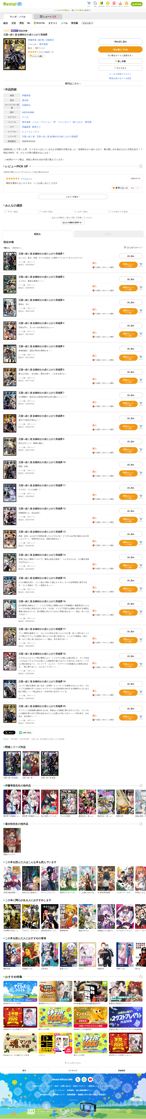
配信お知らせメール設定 (120, 78)
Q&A (56, 1086)
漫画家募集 (71, 1094)
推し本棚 (122, 61)
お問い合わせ (66, 1086)
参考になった (121, 187)
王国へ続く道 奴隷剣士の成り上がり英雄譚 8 (41, 415)
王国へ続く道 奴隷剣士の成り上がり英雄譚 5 (41, 346)
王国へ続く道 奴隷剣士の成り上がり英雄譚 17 (42, 629)
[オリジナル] (39, 23)
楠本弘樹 (6, 968)
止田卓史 (44, 968)
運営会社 (102, 1094)
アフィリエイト (59, 1090)
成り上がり (78, 121)
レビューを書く (37, 56)
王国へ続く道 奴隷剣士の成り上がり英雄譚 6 (41, 369)
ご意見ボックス (93, 1086)
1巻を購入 (120, 49)
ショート (49, 16)
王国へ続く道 (28, 136)
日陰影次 (49, 39)
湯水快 (41, 39)
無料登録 (138, 4)
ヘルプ (49, 1086)
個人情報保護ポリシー (84, 1090)
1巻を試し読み (120, 41)
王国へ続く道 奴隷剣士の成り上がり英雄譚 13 (42, 531)
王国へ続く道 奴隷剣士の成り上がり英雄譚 (57, 136)
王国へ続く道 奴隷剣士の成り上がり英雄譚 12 (42, 508)
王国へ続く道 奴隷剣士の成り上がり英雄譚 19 (42, 681)
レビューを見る (72, 196)
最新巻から (17, 247)
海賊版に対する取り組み (87, 1094)
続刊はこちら (72, 83)
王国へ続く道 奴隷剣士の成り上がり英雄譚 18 (42, 653)
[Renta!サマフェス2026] (19, 4)
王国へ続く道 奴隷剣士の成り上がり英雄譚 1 (41, 253)
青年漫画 (43, 43)
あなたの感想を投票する (72, 222)
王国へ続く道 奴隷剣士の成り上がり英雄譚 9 (41, 439)
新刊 (24, 1070)
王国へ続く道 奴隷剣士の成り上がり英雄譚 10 (42, 462)
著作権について (59, 1094)
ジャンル (87, 23)
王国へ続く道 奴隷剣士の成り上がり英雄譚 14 (42, 554)
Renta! (6, 739)
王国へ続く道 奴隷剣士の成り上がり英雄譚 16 (42, 601)
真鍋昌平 (101, 968)
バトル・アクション (41, 121)
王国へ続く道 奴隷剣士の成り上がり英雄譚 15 (42, 578)
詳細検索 (121, 1070)
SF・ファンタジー (62, 121)
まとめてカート (134, 247)
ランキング (73, 1070)
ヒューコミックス (30, 131)
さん (26, 178)
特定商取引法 (45, 1094)
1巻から (6, 247)
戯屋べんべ (64, 968)
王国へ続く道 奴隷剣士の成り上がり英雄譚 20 (42, 706)
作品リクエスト (79, 1086)
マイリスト (122, 67)
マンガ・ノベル (18, 16)
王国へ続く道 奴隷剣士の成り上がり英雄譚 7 (41, 392)
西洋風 (88, 121)
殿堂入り (36, 126)
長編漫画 (26, 126)
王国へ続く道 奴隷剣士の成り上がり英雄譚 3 (41, 299)
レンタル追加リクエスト (120, 73)
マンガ (25, 117)
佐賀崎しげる (27, 968)
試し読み (130, 256)
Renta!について (39, 1086)
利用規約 (70, 1090)
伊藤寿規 (32, 39)
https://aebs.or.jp (43, 1114)
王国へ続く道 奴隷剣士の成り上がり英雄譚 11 (42, 485)
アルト (81, 968)
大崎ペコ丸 (120, 968)
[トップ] (9, 4)
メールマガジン (108, 1086)
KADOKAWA (28, 112)
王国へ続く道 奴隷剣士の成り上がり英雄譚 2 (41, 276)
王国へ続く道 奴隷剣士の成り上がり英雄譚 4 (41, 323)
